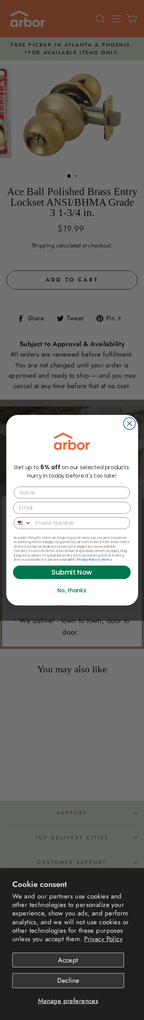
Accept (68, 960)
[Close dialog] (129, 423)
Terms (106, 559)
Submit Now (71, 572)
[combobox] (22, 522)
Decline (68, 980)
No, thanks (71, 590)
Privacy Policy (103, 938)
